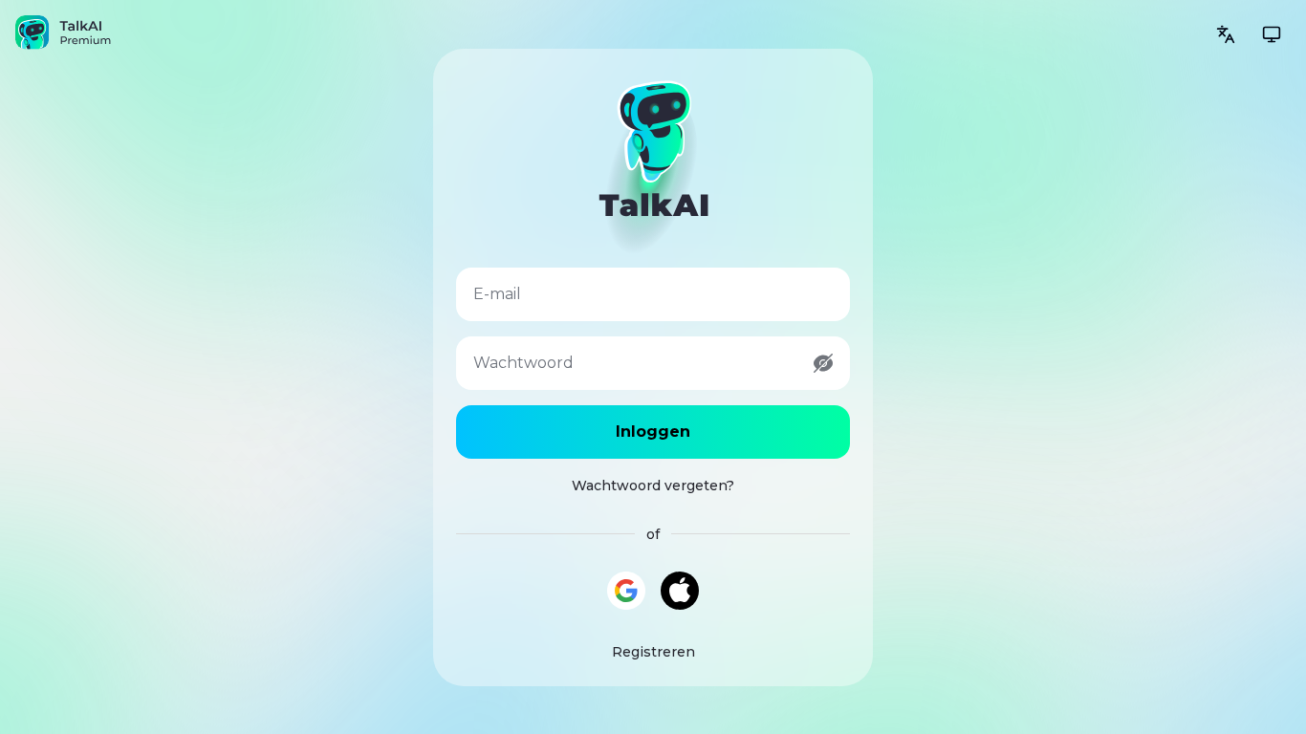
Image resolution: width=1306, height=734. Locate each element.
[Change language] (1226, 34)
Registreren (653, 651)
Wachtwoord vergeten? (653, 485)
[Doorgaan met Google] (626, 591)
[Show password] (823, 363)
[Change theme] (1271, 34)
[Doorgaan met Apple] (680, 591)
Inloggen (653, 431)
